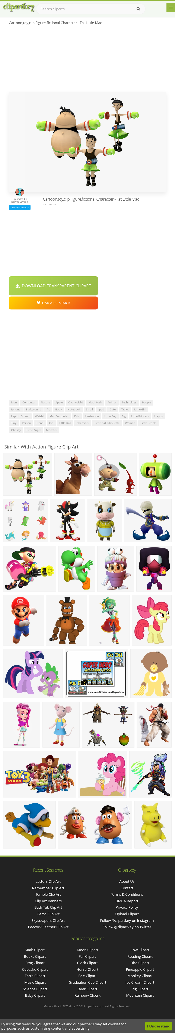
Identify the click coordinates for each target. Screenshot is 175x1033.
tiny (13, 423)
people (146, 402)
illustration (92, 416)
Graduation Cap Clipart (87, 982)
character (83, 423)
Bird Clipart (140, 962)
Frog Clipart (35, 962)
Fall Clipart (87, 956)
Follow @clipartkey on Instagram (127, 920)
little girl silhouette (107, 423)
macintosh (95, 402)
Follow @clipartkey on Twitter (127, 926)
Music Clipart (35, 982)
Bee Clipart (87, 975)
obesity (16, 430)
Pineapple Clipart (140, 969)
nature (45, 402)
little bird (65, 423)
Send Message (19, 207)
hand (40, 423)
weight (39, 416)
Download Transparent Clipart (55, 286)
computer (28, 402)
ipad (101, 409)
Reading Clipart (140, 956)
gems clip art (48, 913)
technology (129, 402)
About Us (126, 881)
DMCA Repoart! (55, 302)
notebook (73, 409)
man (14, 402)
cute (113, 409)
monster (51, 430)
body (58, 409)
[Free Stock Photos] (19, 7)
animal (112, 402)
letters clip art (48, 881)
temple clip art (48, 894)
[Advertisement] (87, 59)
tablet (125, 409)
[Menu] (170, 7)
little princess (140, 416)
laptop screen (20, 416)
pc (48, 409)
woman (130, 423)
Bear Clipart (87, 988)
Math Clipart (35, 949)
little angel (33, 430)
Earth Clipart (35, 975)
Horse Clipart (87, 969)
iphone (15, 409)
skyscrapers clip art (48, 920)
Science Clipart (35, 988)
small (89, 409)
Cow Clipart (139, 949)
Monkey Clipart (140, 975)
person (26, 423)
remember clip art (48, 887)
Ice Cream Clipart (139, 982)
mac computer (59, 416)
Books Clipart (35, 956)
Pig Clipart (140, 988)
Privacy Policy (127, 907)
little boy (110, 416)
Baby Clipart (35, 995)
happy (158, 416)
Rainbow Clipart (87, 995)
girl (51, 423)
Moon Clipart (87, 949)
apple (59, 402)
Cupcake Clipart (35, 969)
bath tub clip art (48, 907)
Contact (127, 887)
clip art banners (48, 900)
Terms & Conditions (127, 894)
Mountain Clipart (140, 995)
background (33, 409)
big (124, 416)
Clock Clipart (87, 962)
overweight (75, 402)
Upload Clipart (127, 913)
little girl (140, 409)
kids (76, 416)
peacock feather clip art (48, 926)
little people (148, 423)
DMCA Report (126, 900)
